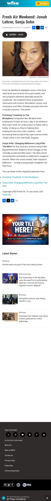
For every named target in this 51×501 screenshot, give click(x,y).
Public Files (9, 466)
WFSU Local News (25, 274)
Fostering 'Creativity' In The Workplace (20, 177)
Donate (43, 4)
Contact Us (9, 455)
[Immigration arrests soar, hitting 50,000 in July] (10, 299)
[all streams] (48, 498)
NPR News (5, 261)
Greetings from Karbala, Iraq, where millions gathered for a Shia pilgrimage (33, 318)
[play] (3, 498)
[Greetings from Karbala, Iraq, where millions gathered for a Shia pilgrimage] (10, 317)
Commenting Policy (12, 471)
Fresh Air (6, 195)
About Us (8, 445)
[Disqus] (25, 390)
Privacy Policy (10, 460)
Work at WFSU (10, 450)
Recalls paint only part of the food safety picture (22, 264)
